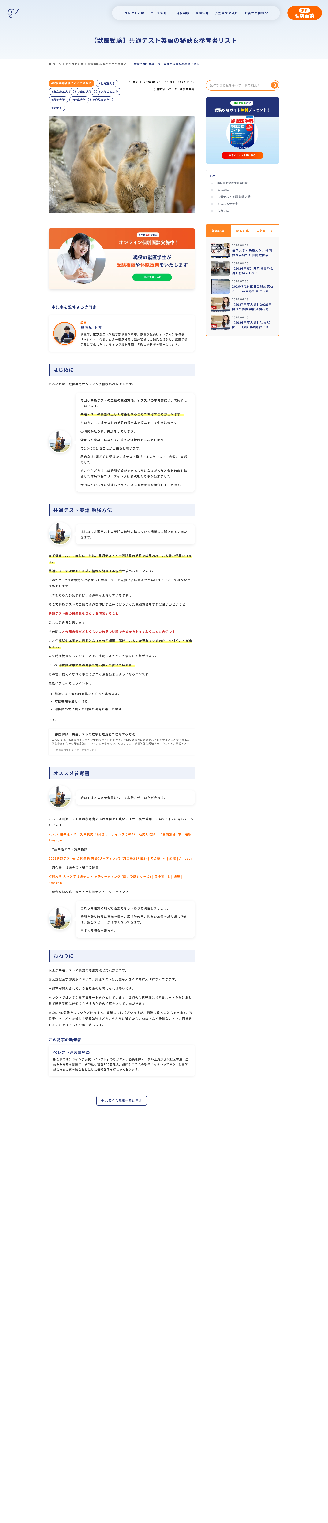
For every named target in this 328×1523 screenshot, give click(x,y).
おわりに (223, 211)
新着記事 (218, 230)
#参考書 (56, 108)
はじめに (223, 189)
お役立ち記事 (75, 64)
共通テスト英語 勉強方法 (234, 196)
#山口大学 (85, 91)
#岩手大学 (58, 100)
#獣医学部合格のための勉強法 (71, 83)
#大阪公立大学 (109, 91)
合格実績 (182, 13)
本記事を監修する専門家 (232, 183)
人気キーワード (267, 230)
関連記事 (242, 230)
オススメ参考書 (227, 204)
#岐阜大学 (79, 100)
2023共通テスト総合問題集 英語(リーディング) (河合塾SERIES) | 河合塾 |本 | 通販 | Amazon (121, 858)
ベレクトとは (134, 13)
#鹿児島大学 (101, 100)
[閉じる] (321, 1519)
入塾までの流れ (226, 13)
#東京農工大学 (61, 91)
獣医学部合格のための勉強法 (107, 64)
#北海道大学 (107, 83)
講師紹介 (202, 13)
